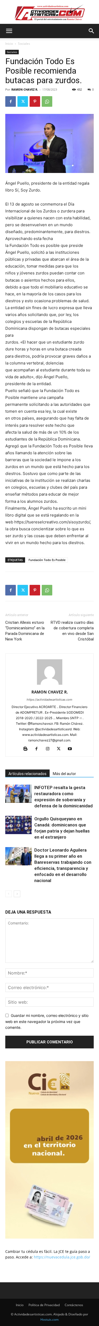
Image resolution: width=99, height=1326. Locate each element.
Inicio (9, 43)
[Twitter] (22, 101)
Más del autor (64, 774)
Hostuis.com (49, 1319)
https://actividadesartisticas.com (49, 699)
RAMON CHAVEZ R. (24, 89)
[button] (9, 31)
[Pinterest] (35, 101)
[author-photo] (49, 684)
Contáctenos (74, 1305)
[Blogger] (27, 749)
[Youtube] (71, 749)
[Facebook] (10, 101)
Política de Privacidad (44, 1305)
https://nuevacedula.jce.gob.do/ (62, 1257)
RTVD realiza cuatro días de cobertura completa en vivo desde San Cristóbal (72, 631)
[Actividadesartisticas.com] (49, 12)
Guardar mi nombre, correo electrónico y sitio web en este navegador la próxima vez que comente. (46, 1021)
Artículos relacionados (27, 774)
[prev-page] (8, 894)
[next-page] (17, 894)
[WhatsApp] (47, 101)
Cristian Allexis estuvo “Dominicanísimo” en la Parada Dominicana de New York (25, 631)
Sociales (24, 43)
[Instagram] (49, 749)
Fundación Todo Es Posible (47, 560)
